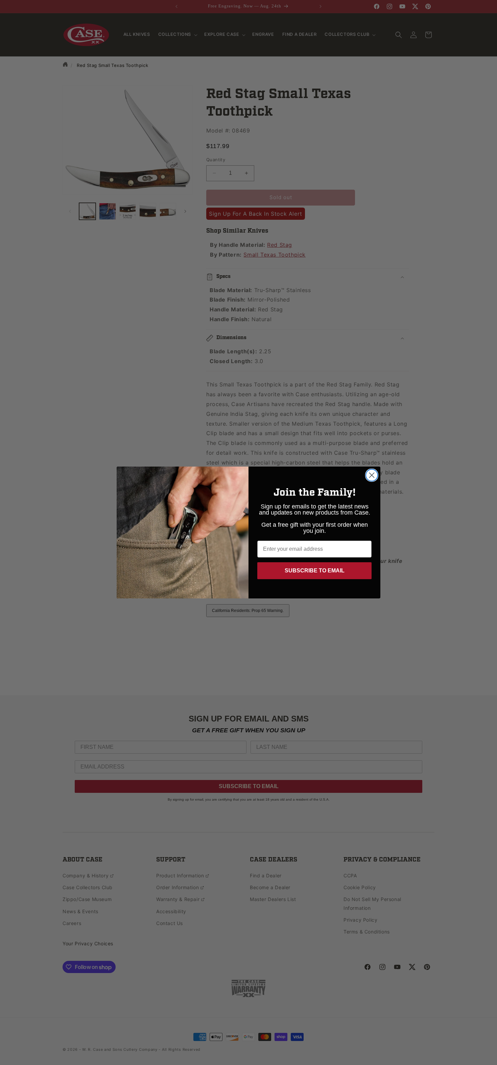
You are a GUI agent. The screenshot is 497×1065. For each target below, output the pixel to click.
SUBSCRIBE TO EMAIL (315, 570)
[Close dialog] (372, 475)
